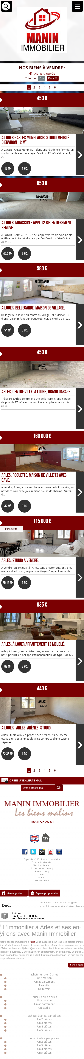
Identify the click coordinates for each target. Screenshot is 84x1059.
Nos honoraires (42, 880)
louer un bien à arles (44, 997)
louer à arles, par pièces (44, 1038)
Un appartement (44, 981)
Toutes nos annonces (41, 868)
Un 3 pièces (44, 1023)
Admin (41, 877)
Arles (32, 942)
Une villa (44, 985)
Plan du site (41, 871)
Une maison (44, 978)
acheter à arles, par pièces (44, 1016)
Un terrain (44, 989)
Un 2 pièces (44, 1019)
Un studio (44, 1008)
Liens (41, 874)
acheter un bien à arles (44, 974)
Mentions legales (41, 865)
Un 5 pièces (44, 1030)
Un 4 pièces (44, 1026)
